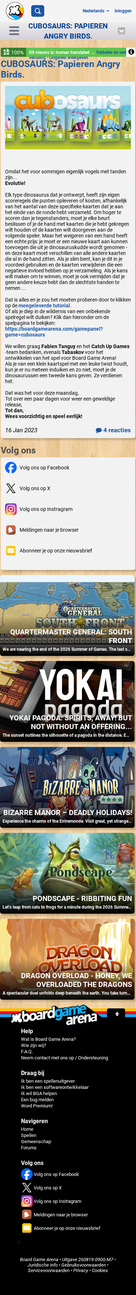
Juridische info (43, 1265)
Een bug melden (37, 1099)
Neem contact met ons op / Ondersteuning (64, 1057)
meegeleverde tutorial (44, 305)
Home (27, 1129)
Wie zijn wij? (33, 1045)
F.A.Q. (27, 1051)
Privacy (80, 1270)
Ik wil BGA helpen (39, 1093)
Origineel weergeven (68, 57)
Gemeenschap (36, 1141)
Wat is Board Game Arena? (48, 1039)
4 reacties (116, 430)
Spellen (28, 1135)
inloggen (123, 10)
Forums (29, 1147)
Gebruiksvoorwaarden (83, 1265)
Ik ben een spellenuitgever (48, 1081)
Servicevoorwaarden (49, 1270)
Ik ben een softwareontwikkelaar (54, 1087)
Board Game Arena (39, 1259)
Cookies (100, 1270)
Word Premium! (37, 1106)
